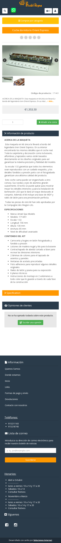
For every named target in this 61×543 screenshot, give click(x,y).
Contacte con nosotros (16, 405)
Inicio (7, 381)
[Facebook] (6, 524)
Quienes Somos (12, 368)
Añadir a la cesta (48, 122)
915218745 (13, 426)
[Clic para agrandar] (30, 60)
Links (7, 387)
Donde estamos (12, 374)
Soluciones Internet (42, 540)
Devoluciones (11, 399)
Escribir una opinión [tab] (31, 322)
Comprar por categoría (31, 20)
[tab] (30, 133)
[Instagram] (15, 524)
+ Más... (50, 101)
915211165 (13, 423)
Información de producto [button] (20, 133)
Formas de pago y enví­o (16, 393)
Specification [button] (13, 293)
